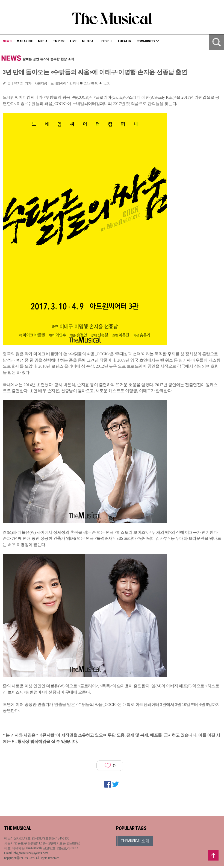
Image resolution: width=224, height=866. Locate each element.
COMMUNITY (146, 41)
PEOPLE (106, 41)
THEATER (124, 41)
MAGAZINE (25, 41)
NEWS (7, 41)
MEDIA (43, 41)
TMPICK (58, 41)
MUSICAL (88, 41)
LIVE (73, 41)
